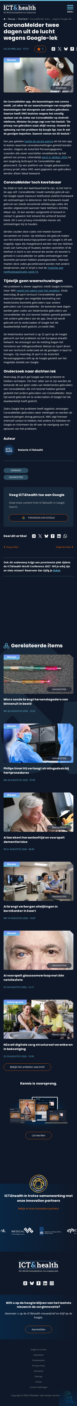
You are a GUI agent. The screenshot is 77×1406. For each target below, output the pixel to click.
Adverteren (38, 1355)
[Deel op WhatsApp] (65, 536)
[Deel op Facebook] (72, 49)
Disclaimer (38, 1371)
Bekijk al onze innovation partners (38, 1208)
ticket (56, 570)
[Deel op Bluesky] (66, 49)
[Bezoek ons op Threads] (25, 1283)
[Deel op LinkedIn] (59, 536)
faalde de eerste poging (39, 141)
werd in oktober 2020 (54, 157)
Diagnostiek (16, 477)
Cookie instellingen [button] (38, 1387)
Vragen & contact (38, 1349)
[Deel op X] (59, 49)
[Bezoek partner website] (15, 1231)
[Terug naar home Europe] (20, 8)
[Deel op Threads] (53, 49)
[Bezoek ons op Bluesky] (32, 1283)
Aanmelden (38, 1329)
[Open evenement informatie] (68, 1397)
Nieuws (11, 19)
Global (38, 1381)
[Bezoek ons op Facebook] (38, 1283)
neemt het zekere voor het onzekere (38, 290)
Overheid (22, 19)
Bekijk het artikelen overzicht (27, 1067)
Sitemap (38, 1376)
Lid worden (38, 1135)
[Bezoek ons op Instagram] (52, 1283)
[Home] (4, 19)
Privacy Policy (38, 1365)
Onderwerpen (38, 1360)
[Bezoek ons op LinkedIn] (45, 1283)
